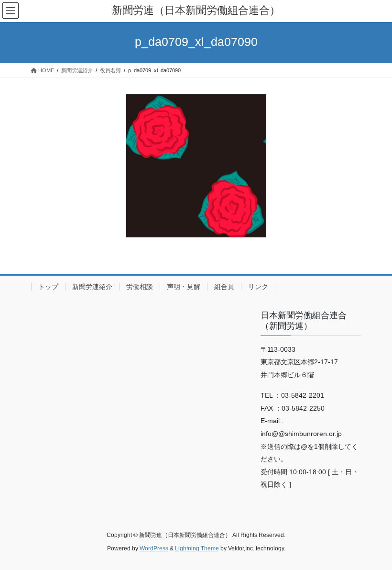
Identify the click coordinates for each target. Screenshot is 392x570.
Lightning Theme (197, 548)
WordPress (154, 548)
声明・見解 (183, 287)
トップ (48, 287)
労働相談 (139, 287)
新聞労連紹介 (92, 287)
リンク (258, 287)
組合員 (224, 287)
